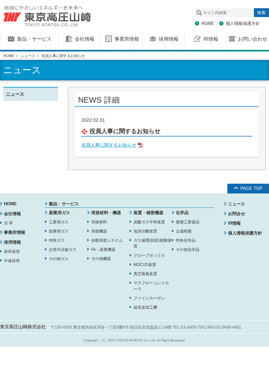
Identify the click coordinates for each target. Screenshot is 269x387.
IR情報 (234, 223)
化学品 (182, 212)
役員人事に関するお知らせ (108, 145)
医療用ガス (59, 231)
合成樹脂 (184, 231)
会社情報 (12, 213)
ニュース (28, 56)
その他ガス (59, 258)
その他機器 (101, 258)
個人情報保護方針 (243, 23)
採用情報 (12, 242)
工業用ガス (59, 222)
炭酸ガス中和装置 (149, 222)
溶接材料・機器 (106, 212)
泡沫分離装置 (145, 231)
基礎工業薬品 (187, 222)
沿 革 (8, 223)
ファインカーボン (149, 298)
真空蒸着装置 (145, 274)
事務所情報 (14, 232)
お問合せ (236, 213)
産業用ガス (59, 212)
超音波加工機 (145, 307)
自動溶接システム (107, 240)
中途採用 (12, 260)
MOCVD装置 (145, 264)
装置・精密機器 (148, 212)
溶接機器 (99, 231)
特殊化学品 (186, 240)
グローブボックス (149, 255)
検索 (261, 12)
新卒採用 (12, 251)
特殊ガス (57, 240)
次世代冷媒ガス (62, 249)
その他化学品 (187, 249)
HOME (207, 23)
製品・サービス (64, 203)
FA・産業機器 (103, 249)
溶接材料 (99, 222)
